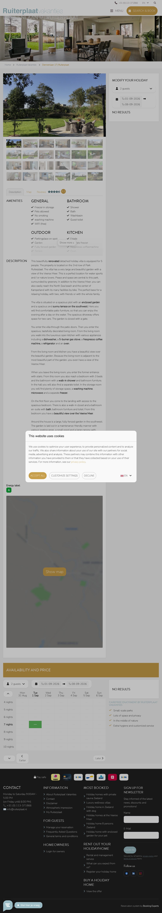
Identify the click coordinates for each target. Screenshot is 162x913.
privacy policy (78, 462)
